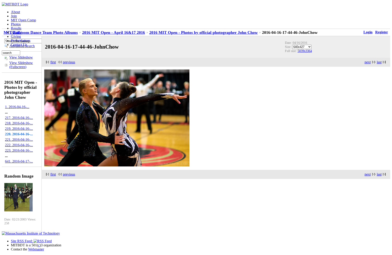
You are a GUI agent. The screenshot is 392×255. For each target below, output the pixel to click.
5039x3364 (305, 51)
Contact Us (19, 45)
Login (367, 32)
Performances (20, 40)
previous (69, 62)
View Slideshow (21, 57)
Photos (16, 24)
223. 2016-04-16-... (19, 150)
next (368, 62)
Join (14, 16)
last (379, 62)
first (53, 62)
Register (381, 32)
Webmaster (36, 249)
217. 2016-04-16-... (19, 118)
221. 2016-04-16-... (19, 139)
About (15, 12)
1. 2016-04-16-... (17, 107)
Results (16, 28)
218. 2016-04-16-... (19, 123)
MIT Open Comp (23, 20)
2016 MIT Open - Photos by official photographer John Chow (203, 32)
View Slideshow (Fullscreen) (21, 65)
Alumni (16, 32)
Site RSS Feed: (22, 241)
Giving (16, 36)
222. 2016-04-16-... (19, 145)
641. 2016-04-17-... (19, 161)
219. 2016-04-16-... (19, 129)
